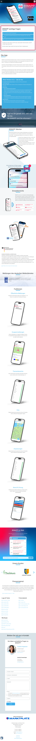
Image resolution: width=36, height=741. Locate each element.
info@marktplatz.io (19, 732)
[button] (34, 572)
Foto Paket (22, 600)
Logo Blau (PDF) (5, 602)
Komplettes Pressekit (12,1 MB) (9, 593)
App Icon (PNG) (5, 611)
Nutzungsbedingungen (18, 738)
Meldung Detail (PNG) (6, 625)
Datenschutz (18, 737)
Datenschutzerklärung (16, 693)
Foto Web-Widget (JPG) (24, 605)
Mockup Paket (5, 620)
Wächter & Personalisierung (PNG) (8, 629)
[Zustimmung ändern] (2, 738)
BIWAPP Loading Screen (7, 623)
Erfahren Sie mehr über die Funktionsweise (10, 265)
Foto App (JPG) (22, 602)
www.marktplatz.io (19, 733)
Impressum (18, 735)
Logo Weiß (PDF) (6, 605)
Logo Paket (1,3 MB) (6, 600)
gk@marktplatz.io (20, 652)
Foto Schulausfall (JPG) (24, 607)
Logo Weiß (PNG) (6, 607)
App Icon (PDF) (5, 609)
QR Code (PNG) (5, 614)
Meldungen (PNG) (6, 621)
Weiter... (30, 557)
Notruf (4, 627)
